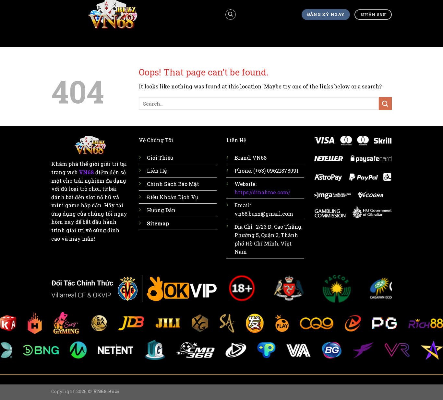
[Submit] (385, 103)
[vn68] (133, 14)
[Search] (230, 14)
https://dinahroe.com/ (262, 192)
